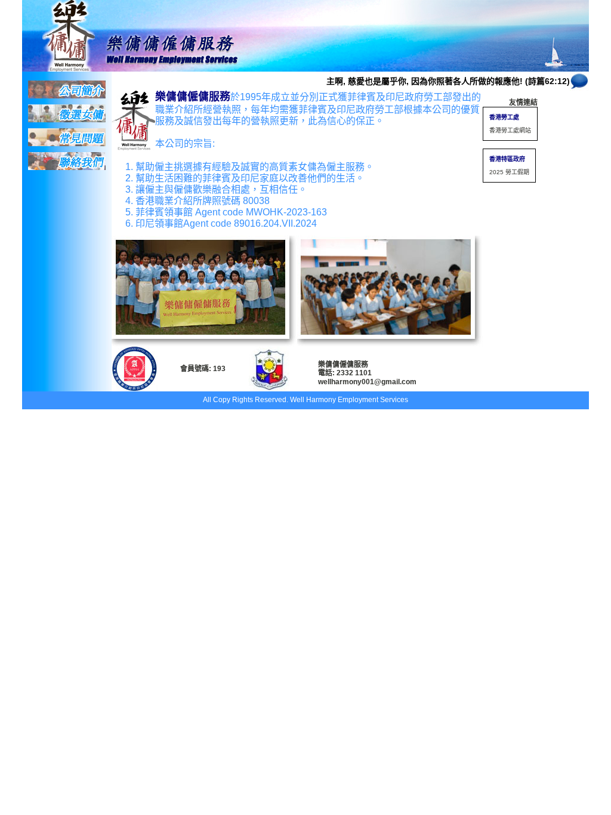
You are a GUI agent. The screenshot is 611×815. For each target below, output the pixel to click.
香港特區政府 (507, 159)
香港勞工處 (504, 117)
